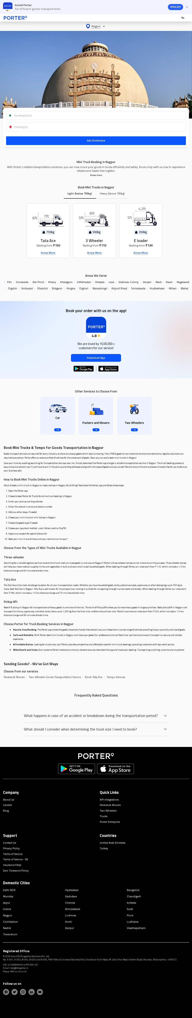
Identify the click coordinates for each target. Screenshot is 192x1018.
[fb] (6, 992)
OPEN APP (175, 7)
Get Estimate (96, 140)
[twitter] (14, 992)
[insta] (23, 992)
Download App (96, 358)
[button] (96, 26)
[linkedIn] (31, 992)
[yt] (40, 992)
